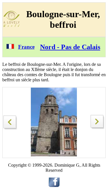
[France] (10, 47)
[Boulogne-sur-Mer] (10, 121)
